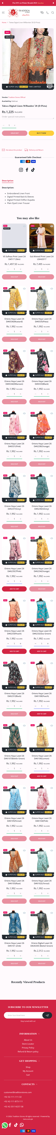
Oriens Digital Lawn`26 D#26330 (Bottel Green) (41, 944)
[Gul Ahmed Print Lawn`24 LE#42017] (41, 238)
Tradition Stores (19, 1116)
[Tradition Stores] (19, 12)
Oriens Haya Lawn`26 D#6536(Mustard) (14, 320)
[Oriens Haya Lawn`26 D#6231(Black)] (14, 675)
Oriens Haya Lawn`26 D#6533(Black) (42, 382)
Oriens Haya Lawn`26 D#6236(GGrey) (42, 507)
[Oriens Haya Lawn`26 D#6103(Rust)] (14, 862)
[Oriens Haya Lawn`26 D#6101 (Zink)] (14, 924)
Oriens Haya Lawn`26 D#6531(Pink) (14, 445)
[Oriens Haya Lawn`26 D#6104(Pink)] (41, 800)
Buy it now (41, 133)
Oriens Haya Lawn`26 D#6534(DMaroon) (14, 382)
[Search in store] (52, 12)
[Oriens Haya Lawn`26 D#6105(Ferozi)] (14, 800)
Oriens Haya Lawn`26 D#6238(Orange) (42, 445)
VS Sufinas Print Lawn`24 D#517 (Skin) (14, 257)
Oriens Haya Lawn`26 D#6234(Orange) (42, 569)
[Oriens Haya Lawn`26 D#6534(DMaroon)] (14, 363)
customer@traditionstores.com (18, 1092)
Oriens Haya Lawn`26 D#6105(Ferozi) (14, 819)
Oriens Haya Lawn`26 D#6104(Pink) (42, 819)
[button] (2, 3)
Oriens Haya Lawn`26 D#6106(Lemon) (42, 757)
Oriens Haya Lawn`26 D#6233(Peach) (14, 632)
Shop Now (40, 3)
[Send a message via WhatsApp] (4, 1125)
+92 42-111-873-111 (13, 1101)
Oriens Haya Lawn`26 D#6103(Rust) (14, 882)
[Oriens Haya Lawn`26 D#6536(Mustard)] (14, 300)
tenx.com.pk (28, 1119)
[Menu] (3, 12)
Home (4, 22)
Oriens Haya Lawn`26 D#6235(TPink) (14, 569)
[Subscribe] (47, 1015)
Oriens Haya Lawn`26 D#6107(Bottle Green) (14, 757)
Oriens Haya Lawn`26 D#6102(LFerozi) (42, 882)
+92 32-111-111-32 (13, 1097)
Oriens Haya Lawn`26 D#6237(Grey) (14, 507)
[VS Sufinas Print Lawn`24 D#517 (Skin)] (14, 238)
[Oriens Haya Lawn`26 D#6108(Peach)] (41, 675)
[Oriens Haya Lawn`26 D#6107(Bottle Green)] (14, 737)
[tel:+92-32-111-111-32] (47, 12)
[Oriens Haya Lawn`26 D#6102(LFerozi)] (41, 862)
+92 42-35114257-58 (13, 1106)
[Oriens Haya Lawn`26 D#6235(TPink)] (14, 550)
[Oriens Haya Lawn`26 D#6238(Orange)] (41, 425)
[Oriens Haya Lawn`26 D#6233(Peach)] (14, 612)
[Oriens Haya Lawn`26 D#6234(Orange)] (41, 550)
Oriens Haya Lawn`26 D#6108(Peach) (42, 694)
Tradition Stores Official (16, 97)
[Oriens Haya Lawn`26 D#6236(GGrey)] (41, 487)
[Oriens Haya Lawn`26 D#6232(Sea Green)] (41, 612)
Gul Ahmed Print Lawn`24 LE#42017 (42, 257)
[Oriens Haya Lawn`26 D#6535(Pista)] (41, 300)
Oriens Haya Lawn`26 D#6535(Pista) (42, 320)
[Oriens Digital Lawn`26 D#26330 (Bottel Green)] (41, 924)
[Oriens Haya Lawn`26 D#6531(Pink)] (14, 425)
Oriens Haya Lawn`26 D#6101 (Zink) (14, 944)
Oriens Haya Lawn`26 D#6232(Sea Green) (42, 632)
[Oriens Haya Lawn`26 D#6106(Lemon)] (41, 737)
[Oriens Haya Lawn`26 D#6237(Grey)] (14, 487)
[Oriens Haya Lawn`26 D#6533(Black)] (41, 363)
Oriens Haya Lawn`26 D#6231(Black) (14, 694)
